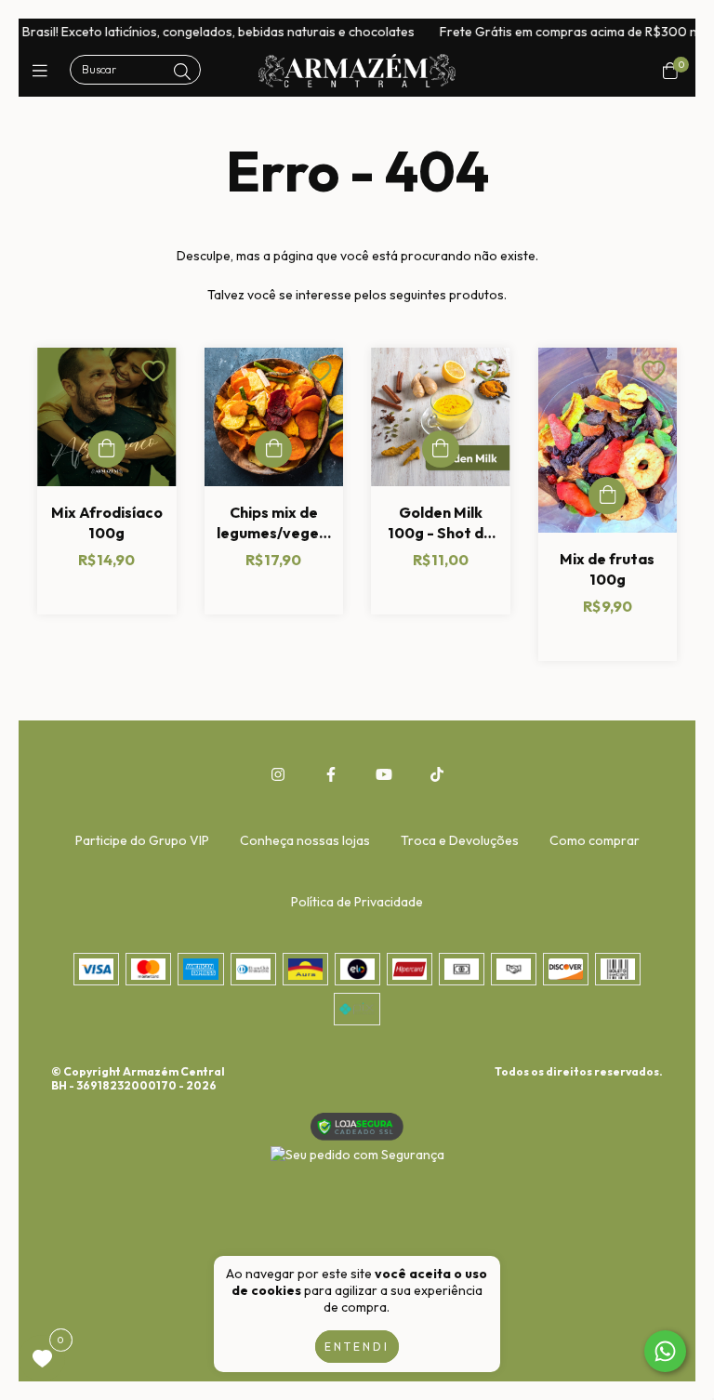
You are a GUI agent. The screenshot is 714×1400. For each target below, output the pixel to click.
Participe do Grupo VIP (142, 840)
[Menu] (44, 70)
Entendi (357, 1347)
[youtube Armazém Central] (384, 774)
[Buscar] (182, 72)
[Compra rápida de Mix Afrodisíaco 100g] (107, 449)
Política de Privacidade (357, 901)
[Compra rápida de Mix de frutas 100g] (607, 495)
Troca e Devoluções (460, 840)
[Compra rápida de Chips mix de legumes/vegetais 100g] (273, 449)
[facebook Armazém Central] (331, 774)
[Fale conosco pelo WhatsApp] (665, 1351)
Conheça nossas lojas (305, 840)
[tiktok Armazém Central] (437, 774)
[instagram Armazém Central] (278, 774)
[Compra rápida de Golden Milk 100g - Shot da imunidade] (440, 449)
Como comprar (594, 840)
